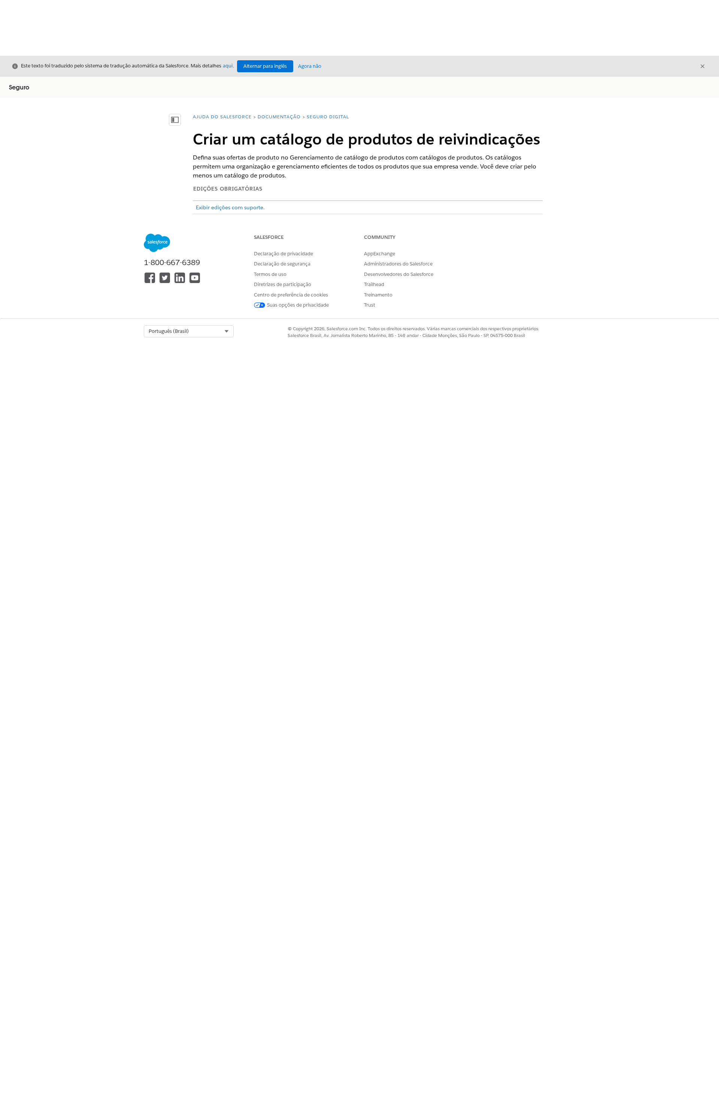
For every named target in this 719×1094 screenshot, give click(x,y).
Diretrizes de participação (282, 284)
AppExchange (379, 253)
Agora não (309, 66)
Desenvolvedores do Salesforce (398, 274)
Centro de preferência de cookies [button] (291, 295)
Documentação (279, 116)
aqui (228, 66)
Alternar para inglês (265, 66)
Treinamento (378, 295)
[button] (189, 331)
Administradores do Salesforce (398, 264)
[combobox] (189, 331)
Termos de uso (270, 274)
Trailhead (374, 284)
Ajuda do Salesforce (222, 116)
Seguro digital (328, 116)
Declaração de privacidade (283, 253)
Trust (369, 305)
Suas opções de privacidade (298, 305)
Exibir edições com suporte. (230, 207)
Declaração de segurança (282, 264)
